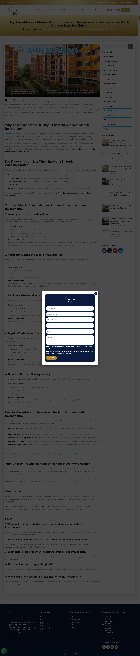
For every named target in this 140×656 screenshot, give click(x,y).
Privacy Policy (83, 347)
